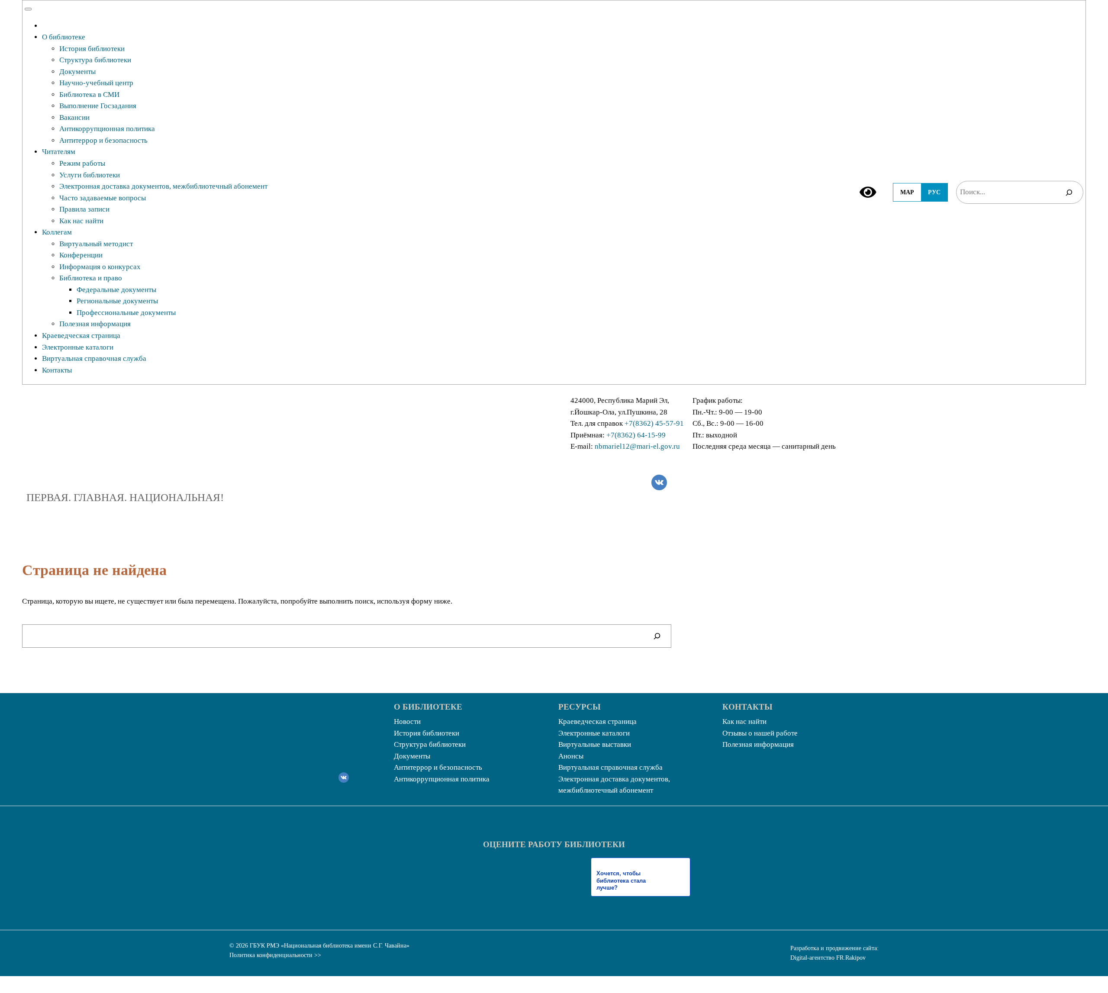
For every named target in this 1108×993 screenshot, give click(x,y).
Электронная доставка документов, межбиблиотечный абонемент (163, 186)
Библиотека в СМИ (89, 94)
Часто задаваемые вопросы (102, 198)
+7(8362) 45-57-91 (654, 423)
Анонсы (570, 756)
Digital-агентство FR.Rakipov (828, 957)
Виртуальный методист (96, 244)
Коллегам (57, 232)
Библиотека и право (90, 278)
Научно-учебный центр (96, 83)
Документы (77, 71)
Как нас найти (81, 221)
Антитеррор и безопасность (103, 140)
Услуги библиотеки (89, 175)
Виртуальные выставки (594, 744)
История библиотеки (92, 49)
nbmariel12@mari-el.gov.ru (637, 446)
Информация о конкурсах (100, 267)
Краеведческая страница (81, 335)
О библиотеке (63, 37)
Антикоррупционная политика (107, 129)
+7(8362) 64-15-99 (636, 435)
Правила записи (84, 209)
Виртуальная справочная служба (94, 358)
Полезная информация (95, 324)
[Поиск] (1069, 192)
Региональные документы (117, 301)
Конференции (81, 255)
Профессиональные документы (126, 313)
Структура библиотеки (95, 60)
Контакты (57, 370)
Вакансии (74, 117)
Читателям (58, 152)
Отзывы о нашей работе (760, 733)
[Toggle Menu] (28, 9)
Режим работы (82, 163)
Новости (407, 721)
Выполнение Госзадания (97, 106)
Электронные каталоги (77, 347)
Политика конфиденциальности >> (275, 955)
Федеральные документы (116, 290)
